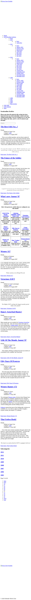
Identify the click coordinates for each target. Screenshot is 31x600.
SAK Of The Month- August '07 (13, 340)
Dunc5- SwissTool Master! (11, 312)
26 (4, 484)
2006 (2, 472)
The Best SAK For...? (9, 127)
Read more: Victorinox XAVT (8, 308)
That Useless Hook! (8, 419)
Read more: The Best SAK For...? (9, 154)
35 (4, 497)
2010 (2, 459)
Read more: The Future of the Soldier (10, 193)
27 (4, 485)
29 (4, 488)
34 (4, 495)
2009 (2, 462)
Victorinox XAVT (8, 279)
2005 (2, 475)
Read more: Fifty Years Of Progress (9, 383)
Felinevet (3, 407)
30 (4, 489)
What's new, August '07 (10, 196)
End (5, 500)
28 (4, 487)
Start (5, 481)
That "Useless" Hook (16, 241)
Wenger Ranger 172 (9, 387)
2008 (2, 465)
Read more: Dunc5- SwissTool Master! (10, 336)
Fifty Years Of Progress (10, 361)
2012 (2, 452)
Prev (5, 482)
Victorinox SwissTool (23, 322)
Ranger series (12, 397)
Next (5, 498)
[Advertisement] (15, 18)
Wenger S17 (5, 251)
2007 (10, 133)
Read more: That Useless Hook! (9, 445)
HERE (10, 401)
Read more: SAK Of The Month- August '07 (12, 357)
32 (4, 492)
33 (4, 494)
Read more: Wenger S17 (7, 275)
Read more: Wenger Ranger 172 (9, 416)
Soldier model (14, 325)
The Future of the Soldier (11, 158)
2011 (2, 455)
